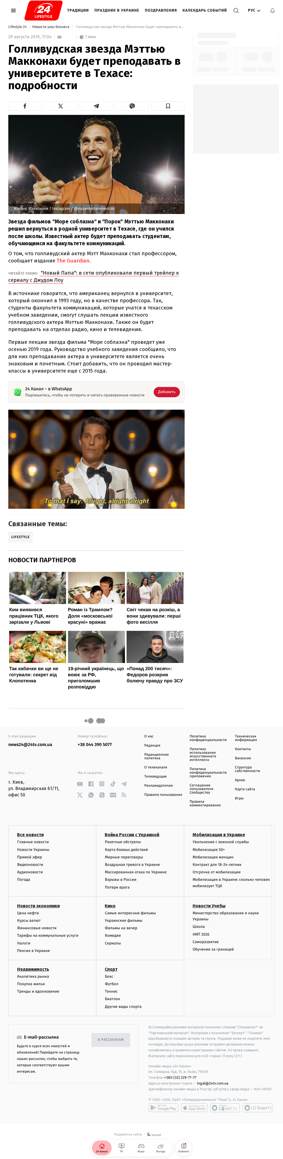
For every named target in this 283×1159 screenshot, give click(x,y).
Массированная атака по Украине (135, 872)
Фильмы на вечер (121, 928)
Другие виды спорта (123, 1006)
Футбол (111, 984)
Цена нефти (28, 913)
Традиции (78, 10)
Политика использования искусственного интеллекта (203, 754)
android (163, 1107)
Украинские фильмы (123, 920)
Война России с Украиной (132, 834)
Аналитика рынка (33, 976)
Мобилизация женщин (213, 857)
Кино (110, 905)
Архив (240, 780)
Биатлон (112, 999)
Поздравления (161, 10)
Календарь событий (204, 10)
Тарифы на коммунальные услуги (47, 935)
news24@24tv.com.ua (30, 744)
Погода (23, 879)
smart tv (225, 1107)
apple (194, 1107)
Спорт (111, 969)
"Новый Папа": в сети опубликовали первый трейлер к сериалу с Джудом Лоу (93, 276)
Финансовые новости (36, 928)
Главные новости (33, 842)
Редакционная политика (156, 756)
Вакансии (243, 758)
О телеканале (155, 767)
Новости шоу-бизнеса (51, 27)
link (80, 784)
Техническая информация (246, 738)
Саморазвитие (206, 941)
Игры (239, 798)
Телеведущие (155, 776)
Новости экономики (38, 905)
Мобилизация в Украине (219, 834)
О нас (148, 736)
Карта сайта (245, 789)
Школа (199, 926)
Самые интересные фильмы (130, 913)
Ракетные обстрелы (123, 842)
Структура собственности (247, 769)
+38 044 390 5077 (95, 744)
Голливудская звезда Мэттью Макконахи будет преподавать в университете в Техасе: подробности (130, 27)
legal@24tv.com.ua (212, 1083)
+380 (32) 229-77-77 (180, 1077)
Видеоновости (30, 864)
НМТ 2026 (201, 934)
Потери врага (117, 887)
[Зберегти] (168, 106)
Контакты (243, 749)
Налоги (23, 943)
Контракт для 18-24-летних (217, 864)
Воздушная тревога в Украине (132, 864)
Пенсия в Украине (33, 950)
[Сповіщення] (272, 10)
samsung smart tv (257, 1107)
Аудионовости (30, 872)
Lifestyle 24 (18, 27)
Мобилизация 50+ (209, 849)
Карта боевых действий (126, 849)
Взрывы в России (120, 879)
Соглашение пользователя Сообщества (201, 789)
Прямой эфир (29, 857)
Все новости (30, 834)
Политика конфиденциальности (208, 738)
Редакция (152, 745)
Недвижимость (33, 969)
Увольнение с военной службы (221, 842)
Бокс (109, 976)
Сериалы (113, 943)
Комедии (113, 935)
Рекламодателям (158, 786)
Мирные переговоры (124, 857)
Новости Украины (33, 849)
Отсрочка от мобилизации (217, 872)
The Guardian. (74, 260)
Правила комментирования (205, 803)
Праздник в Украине (117, 10)
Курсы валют (29, 920)
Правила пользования (163, 795)
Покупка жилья (31, 984)
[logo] (44, 10)
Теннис (111, 991)
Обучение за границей (213, 949)
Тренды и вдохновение (38, 991)
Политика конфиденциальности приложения (208, 772)
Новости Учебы (209, 905)
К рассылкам (111, 1040)
